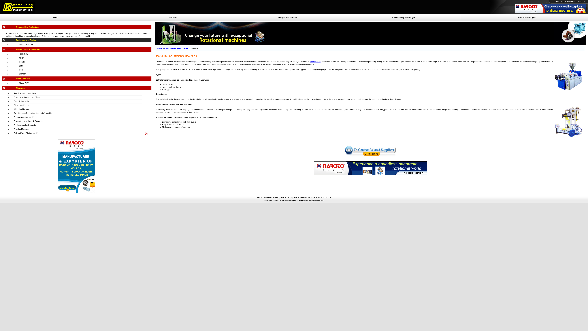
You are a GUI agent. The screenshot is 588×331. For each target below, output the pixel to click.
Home (55, 18)
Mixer (21, 58)
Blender (22, 74)
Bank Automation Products (25, 125)
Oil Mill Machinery (21, 105)
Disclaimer (305, 197)
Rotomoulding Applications (28, 27)
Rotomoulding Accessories (28, 49)
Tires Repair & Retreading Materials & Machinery (34, 113)
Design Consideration (287, 18)
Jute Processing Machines (25, 93)
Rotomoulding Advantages (403, 18)
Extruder (22, 66)
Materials (173, 18)
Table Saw (23, 54)
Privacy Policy (279, 197)
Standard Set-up (26, 45)
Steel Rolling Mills (21, 101)
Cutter (21, 70)
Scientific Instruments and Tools (27, 97)
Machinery (20, 88)
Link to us (315, 197)
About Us (558, 2)
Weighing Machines (22, 109)
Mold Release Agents (527, 18)
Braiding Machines (21, 129)
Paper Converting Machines (25, 117)
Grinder (22, 62)
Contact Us (570, 2)
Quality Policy (293, 197)
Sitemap (581, 2)
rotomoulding (315, 62)
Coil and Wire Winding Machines (27, 133)
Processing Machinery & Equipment (28, 121)
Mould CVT (23, 83)
